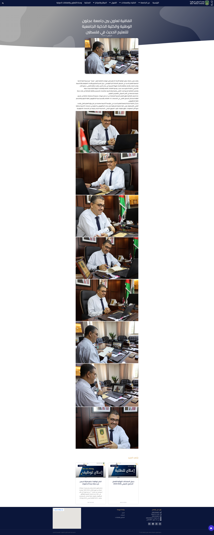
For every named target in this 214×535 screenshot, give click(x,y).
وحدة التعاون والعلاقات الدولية (69, 2)
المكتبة (87, 2)
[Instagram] (156, 523)
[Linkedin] (153, 523)
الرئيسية (156, 2)
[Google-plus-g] (149, 523)
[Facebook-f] (160, 523)
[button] (2, 3)
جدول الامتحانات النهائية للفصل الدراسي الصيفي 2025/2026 (123, 482)
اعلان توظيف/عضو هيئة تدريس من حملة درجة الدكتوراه (91, 482)
